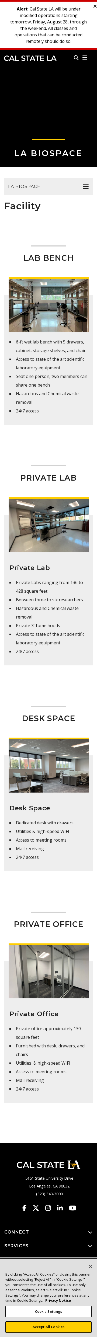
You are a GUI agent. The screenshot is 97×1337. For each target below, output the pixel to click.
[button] (85, 57)
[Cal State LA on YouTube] (72, 1208)
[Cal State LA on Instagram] (50, 1208)
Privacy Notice (58, 1300)
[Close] (90, 1266)
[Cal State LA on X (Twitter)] (38, 1208)
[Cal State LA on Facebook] (27, 1208)
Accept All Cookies (48, 1326)
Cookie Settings (48, 1311)
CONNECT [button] (16, 1232)
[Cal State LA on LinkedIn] (62, 1208)
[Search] (76, 57)
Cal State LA (30, 58)
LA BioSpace (48, 153)
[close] (95, 6)
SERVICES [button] (16, 1245)
